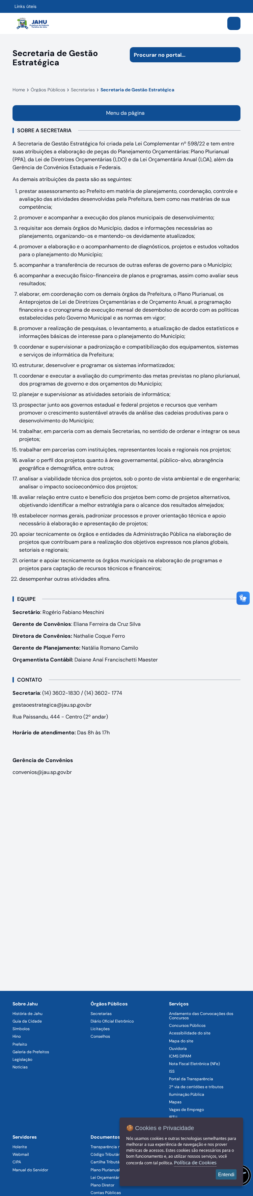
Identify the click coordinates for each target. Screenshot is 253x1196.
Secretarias (83, 90)
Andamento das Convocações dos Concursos (201, 1016)
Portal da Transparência (191, 1079)
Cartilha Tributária (107, 1162)
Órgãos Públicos (109, 1004)
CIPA (17, 1162)
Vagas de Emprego (186, 1109)
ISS (172, 1071)
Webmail (21, 1154)
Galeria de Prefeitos (31, 1052)
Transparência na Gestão (114, 1147)
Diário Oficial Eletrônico (112, 1021)
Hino (17, 1036)
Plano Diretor (102, 1185)
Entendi (226, 1174)
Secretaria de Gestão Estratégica (137, 90)
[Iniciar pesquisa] (232, 54)
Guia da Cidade (27, 1021)
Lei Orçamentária (107, 1177)
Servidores (25, 1137)
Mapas (175, 1102)
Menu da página (125, 112)
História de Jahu (27, 1013)
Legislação (22, 1059)
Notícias (20, 1067)
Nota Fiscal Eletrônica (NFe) (194, 1063)
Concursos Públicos (187, 1025)
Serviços (178, 1004)
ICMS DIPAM (180, 1056)
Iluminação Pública (186, 1094)
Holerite (20, 1147)
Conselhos (100, 1036)
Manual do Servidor (30, 1170)
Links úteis (25, 6)
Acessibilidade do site (190, 1033)
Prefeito (20, 1044)
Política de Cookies (195, 1162)
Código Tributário (107, 1154)
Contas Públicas (106, 1192)
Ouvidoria (178, 1048)
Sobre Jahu (25, 1004)
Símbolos (21, 1028)
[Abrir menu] (233, 23)
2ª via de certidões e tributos (196, 1086)
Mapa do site (181, 1041)
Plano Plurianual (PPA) (110, 1170)
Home (19, 90)
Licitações (100, 1028)
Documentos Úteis (111, 1137)
